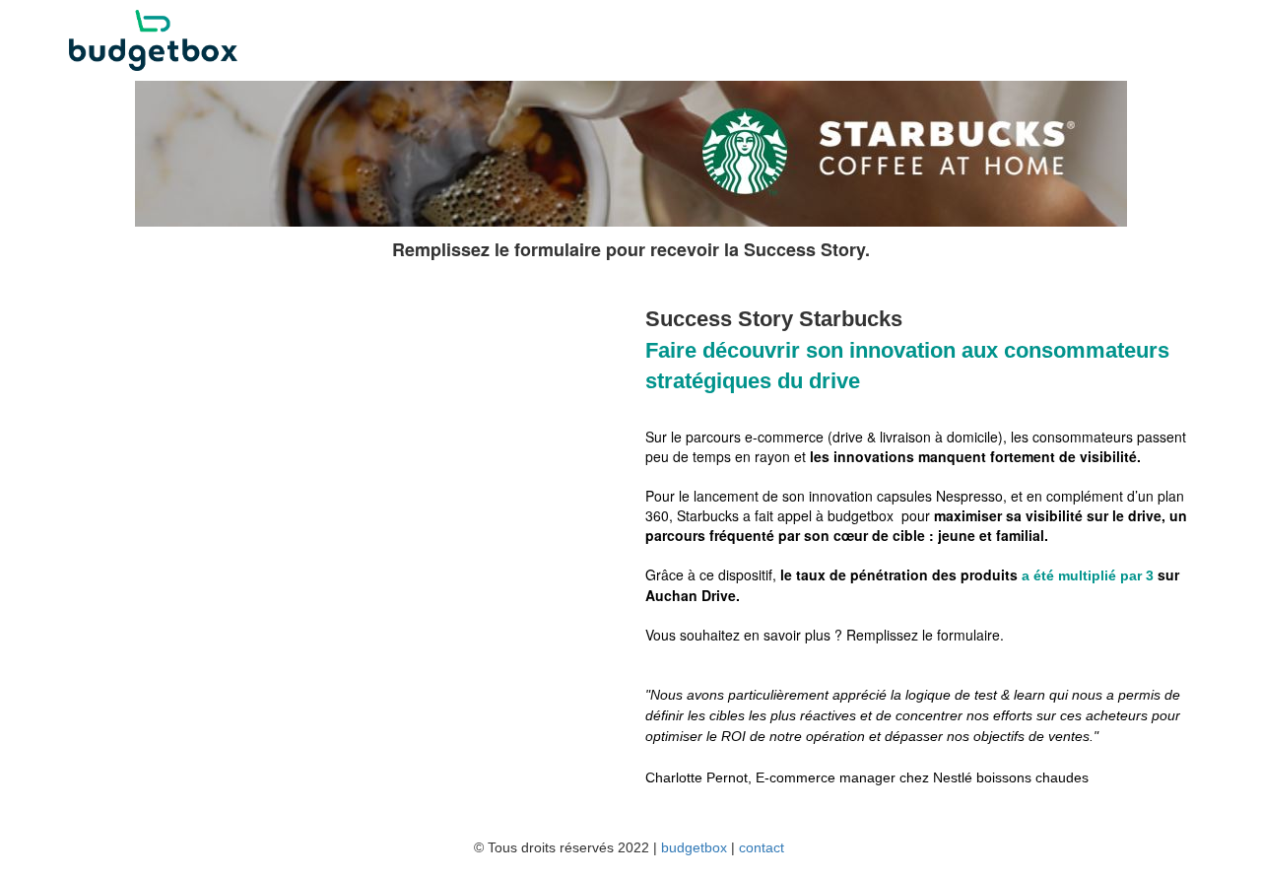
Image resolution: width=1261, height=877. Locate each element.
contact (761, 847)
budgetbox (694, 847)
